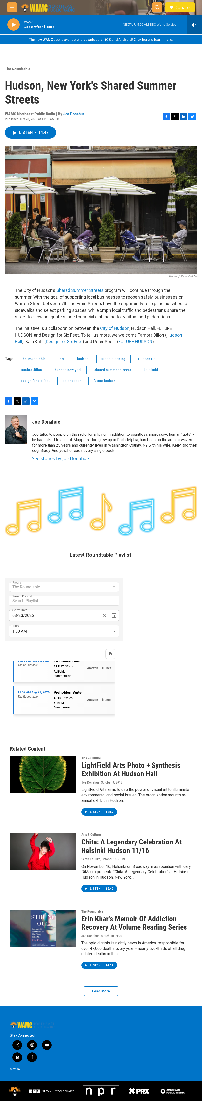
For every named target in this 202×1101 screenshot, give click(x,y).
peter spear (72, 381)
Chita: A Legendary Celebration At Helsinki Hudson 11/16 (131, 846)
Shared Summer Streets (80, 290)
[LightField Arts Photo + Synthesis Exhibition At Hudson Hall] (43, 774)
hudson (83, 359)
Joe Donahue (73, 113)
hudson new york (68, 370)
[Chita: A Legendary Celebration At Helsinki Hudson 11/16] (43, 851)
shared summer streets (112, 370)
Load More (101, 991)
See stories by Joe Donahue (60, 458)
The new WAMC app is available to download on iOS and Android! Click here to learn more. (101, 39)
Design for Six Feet (64, 341)
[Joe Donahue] (16, 429)
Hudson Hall (148, 359)
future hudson (105, 381)
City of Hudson (114, 328)
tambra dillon (31, 370)
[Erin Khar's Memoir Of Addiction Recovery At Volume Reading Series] (43, 928)
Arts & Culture (91, 758)
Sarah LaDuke (90, 859)
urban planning (113, 359)
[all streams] (194, 24)
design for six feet (35, 381)
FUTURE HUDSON (135, 341)
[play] (13, 24)
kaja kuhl (151, 370)
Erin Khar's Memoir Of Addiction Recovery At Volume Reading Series (134, 923)
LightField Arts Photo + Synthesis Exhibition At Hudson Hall (131, 769)
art (62, 359)
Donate (182, 7)
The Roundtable (17, 69)
